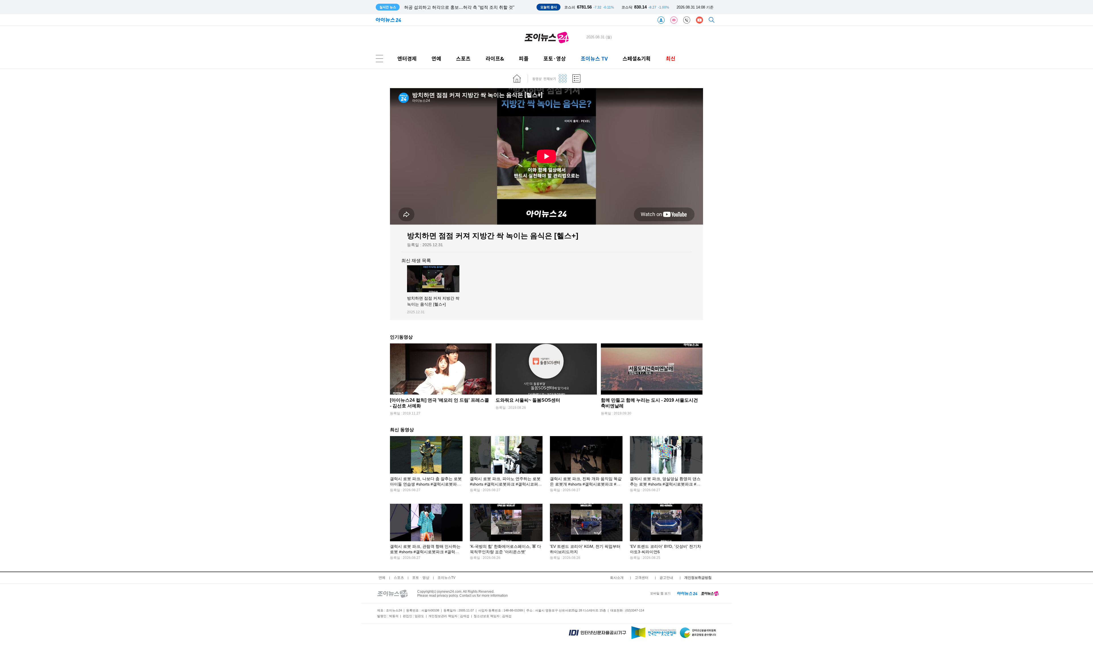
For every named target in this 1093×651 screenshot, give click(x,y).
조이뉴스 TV (594, 58)
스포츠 (463, 58)
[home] (517, 78)
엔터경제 (407, 58)
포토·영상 (554, 58)
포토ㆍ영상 (420, 578)
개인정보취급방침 (698, 578)
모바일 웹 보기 (660, 593)
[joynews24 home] (710, 593)
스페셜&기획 (636, 58)
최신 (670, 58)
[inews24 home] (687, 593)
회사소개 (617, 578)
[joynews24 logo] (547, 37)
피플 (524, 58)
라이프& (495, 58)
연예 (436, 58)
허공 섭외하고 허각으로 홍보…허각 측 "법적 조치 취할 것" (459, 7)
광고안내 (666, 578)
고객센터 (641, 578)
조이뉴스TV (446, 578)
